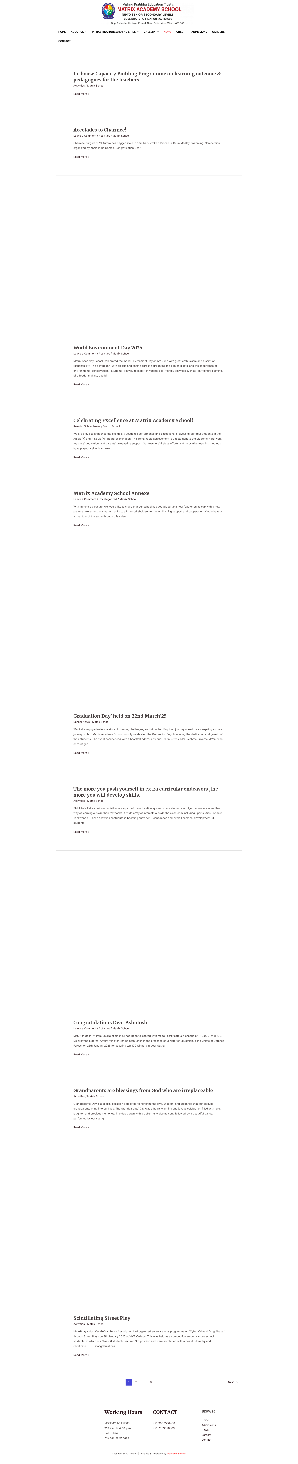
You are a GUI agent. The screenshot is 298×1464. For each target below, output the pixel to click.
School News (92, 426)
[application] (85, 32)
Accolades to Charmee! (99, 130)
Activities (79, 85)
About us (77, 32)
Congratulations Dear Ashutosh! (111, 1022)
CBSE (179, 32)
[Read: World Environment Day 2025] (148, 265)
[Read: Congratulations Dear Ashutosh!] (148, 939)
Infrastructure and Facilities (114, 32)
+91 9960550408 (164, 1423)
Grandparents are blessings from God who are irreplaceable (143, 1090)
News (167, 32)
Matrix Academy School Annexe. (112, 493)
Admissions (199, 32)
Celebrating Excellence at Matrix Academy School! (133, 420)
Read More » (81, 93)
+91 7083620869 (164, 1428)
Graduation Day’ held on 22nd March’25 (120, 716)
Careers (218, 32)
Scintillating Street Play (101, 1318)
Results (78, 426)
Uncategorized (108, 499)
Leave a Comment (84, 135)
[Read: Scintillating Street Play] (148, 1235)
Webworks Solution (176, 1453)
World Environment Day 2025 (107, 348)
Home (62, 32)
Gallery (150, 32)
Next (233, 1382)
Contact (64, 41)
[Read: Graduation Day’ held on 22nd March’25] (148, 633)
